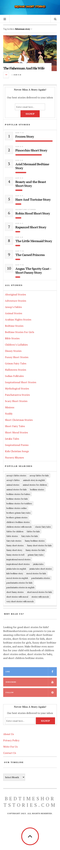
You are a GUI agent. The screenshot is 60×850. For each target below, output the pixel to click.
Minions (9, 407)
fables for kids (33, 531)
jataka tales (38, 564)
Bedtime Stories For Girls (19, 332)
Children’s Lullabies (16, 344)
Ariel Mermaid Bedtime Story (32, 166)
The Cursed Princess (30, 255)
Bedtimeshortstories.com (30, 801)
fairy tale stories (13, 540)
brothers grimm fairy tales (18, 512)
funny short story (14, 550)
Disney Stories (13, 351)
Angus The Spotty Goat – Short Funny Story (33, 270)
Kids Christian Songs (17, 451)
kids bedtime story (14, 573)
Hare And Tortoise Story (33, 199)
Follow (10, 692)
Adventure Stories (25, 209)
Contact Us (9, 753)
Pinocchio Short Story (31, 150)
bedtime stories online (16, 508)
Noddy (8, 413)
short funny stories (15, 592)
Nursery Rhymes (14, 457)
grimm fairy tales (36, 554)
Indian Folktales (14, 376)
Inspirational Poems (16, 445)
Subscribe (11, 682)
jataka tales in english (16, 568)
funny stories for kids (35, 550)
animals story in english (34, 480)
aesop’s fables (13, 480)
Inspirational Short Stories (20, 382)
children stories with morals (19, 526)
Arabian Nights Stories (18, 319)
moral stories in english (17, 578)
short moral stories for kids (39, 592)
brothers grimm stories (17, 517)
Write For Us (10, 746)
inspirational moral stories (18, 559)
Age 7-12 (19, 132)
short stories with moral (17, 596)
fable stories (12, 536)
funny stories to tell (15, 554)
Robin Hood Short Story (32, 213)
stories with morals (40, 596)
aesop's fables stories (16, 475)
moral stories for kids (36, 573)
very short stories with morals (20, 601)
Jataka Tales (12, 438)
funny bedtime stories (35, 540)
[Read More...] (6, 75)
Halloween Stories (15, 369)
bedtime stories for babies (18, 494)
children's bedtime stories (18, 522)
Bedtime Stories (14, 326)
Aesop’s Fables (13, 307)
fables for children (14, 531)
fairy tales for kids (29, 536)
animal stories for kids (16, 489)
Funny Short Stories (16, 357)
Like (8, 672)
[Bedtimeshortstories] (30, 7)
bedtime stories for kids (17, 498)
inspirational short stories (18, 564)
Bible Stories (12, 338)
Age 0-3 (19, 146)
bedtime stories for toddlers (19, 503)
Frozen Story (24, 136)
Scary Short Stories (16, 401)
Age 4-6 (17, 75)
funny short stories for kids (39, 545)
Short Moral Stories (16, 432)
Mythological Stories (17, 388)
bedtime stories (37, 489)
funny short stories (15, 545)
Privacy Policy (11, 740)
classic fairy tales (43, 526)
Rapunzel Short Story (30, 227)
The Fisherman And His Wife (23, 68)
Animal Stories (13, 313)
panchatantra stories (40, 578)
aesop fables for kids (39, 475)
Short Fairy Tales (15, 426)
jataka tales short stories (40, 568)
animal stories (12, 484)
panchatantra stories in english (20, 587)
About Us (8, 734)
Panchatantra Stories (17, 395)
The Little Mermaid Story (33, 241)
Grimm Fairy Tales (15, 363)
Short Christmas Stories (19, 420)
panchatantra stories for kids (19, 582)
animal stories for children (35, 484)
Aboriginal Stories (15, 294)
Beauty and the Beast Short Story (30, 184)
